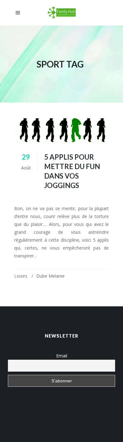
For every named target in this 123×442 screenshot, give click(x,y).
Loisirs (20, 276)
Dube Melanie (50, 276)
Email (61, 356)
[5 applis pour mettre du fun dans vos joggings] (61, 130)
